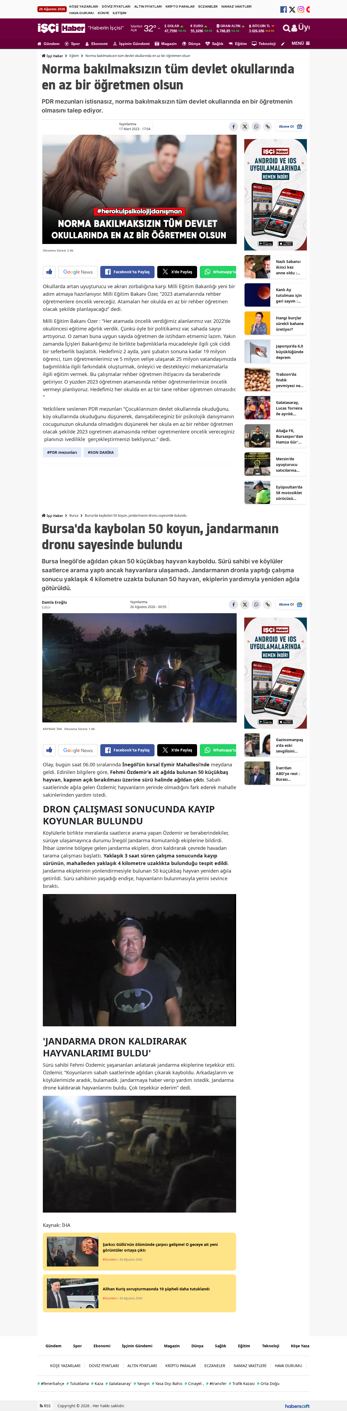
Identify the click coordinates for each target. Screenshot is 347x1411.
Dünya (194, 43)
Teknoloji (267, 43)
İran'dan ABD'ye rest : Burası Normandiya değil (288, 773)
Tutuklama (77, 1383)
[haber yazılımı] (297, 1406)
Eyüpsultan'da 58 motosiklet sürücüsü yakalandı (289, 492)
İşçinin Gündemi (134, 43)
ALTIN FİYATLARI (148, 6)
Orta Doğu (268, 1383)
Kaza (97, 1383)
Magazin (169, 43)
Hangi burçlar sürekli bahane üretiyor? (290, 323)
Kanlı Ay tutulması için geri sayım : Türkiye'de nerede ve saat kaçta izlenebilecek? (289, 295)
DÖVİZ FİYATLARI (116, 6)
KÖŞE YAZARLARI (83, 6)
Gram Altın (230, 26)
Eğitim (241, 43)
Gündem (51, 43)
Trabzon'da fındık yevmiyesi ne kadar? (288, 380)
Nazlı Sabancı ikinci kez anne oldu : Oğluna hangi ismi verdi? (288, 267)
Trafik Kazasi (242, 1383)
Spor (75, 43)
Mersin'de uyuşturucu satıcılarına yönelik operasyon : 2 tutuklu (288, 464)
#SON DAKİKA (101, 452)
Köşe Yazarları (304, 1345)
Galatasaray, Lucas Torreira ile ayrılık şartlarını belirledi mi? (289, 408)
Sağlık (217, 43)
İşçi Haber (54, 56)
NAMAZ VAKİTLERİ (236, 6)
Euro (198, 26)
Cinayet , (194, 1383)
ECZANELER (208, 6)
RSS (47, 1405)
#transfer (216, 1383)
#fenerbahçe (50, 1383)
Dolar (173, 26)
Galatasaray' (118, 1383)
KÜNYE (103, 13)
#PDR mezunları (62, 452)
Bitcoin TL (261, 26)
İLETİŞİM (119, 13)
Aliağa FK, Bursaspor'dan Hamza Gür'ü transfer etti (289, 436)
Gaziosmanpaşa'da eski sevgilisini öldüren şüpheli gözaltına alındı (289, 745)
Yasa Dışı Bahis (167, 1383)
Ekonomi (99, 43)
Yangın (142, 1383)
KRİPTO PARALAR (180, 6)
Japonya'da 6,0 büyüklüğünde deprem (289, 351)
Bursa (73, 515)
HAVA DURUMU (81, 13)
